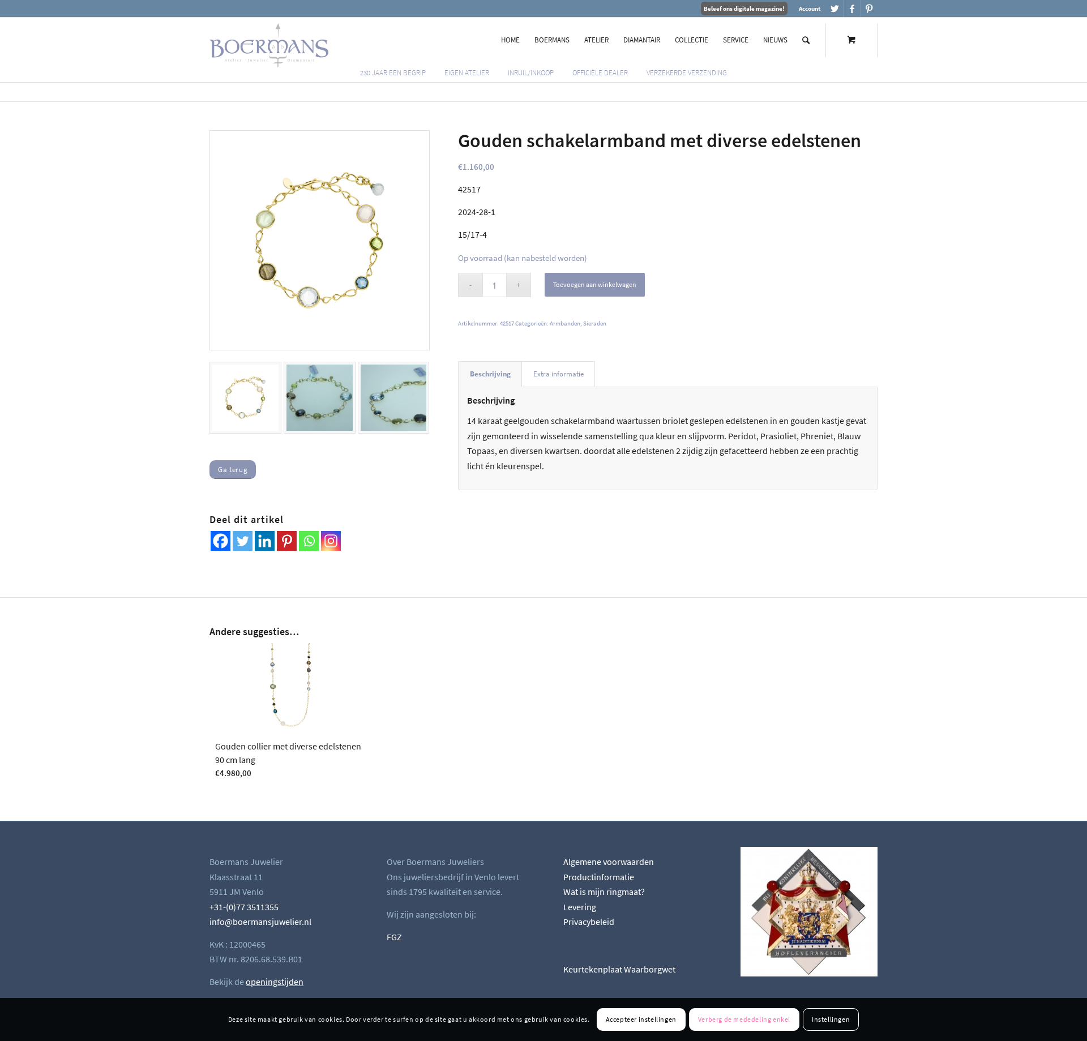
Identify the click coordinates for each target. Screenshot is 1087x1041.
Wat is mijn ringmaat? (604, 891)
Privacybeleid (588, 921)
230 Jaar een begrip (393, 73)
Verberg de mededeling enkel (744, 1019)
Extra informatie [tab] (558, 374)
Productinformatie (598, 877)
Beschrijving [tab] (490, 374)
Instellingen (831, 1019)
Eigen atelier (466, 73)
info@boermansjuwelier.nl (260, 921)
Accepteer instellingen (641, 1019)
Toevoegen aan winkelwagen (594, 284)
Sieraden (594, 323)
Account (809, 8)
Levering (579, 907)
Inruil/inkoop (531, 73)
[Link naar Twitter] (835, 8)
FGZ (394, 937)
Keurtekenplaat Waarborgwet (619, 969)
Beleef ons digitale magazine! (744, 8)
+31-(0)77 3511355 (244, 907)
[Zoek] (806, 40)
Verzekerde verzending (687, 73)
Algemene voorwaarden (608, 861)
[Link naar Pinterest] (869, 8)
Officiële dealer (600, 73)
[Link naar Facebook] (852, 8)
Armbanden (565, 323)
